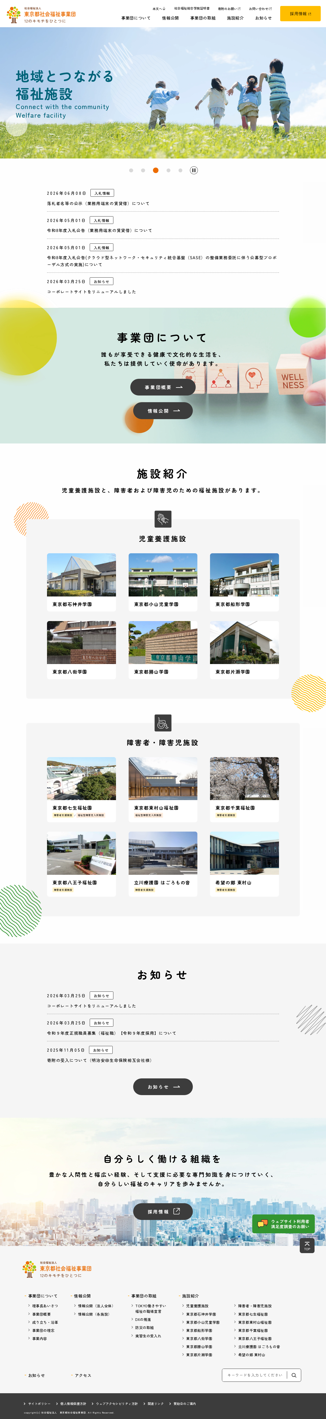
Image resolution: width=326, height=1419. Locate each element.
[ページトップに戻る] (307, 1245)
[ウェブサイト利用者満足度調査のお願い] (283, 1224)
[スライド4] (168, 170)
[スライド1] (131, 170)
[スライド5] (180, 170)
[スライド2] (143, 170)
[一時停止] (194, 170)
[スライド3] (155, 170)
